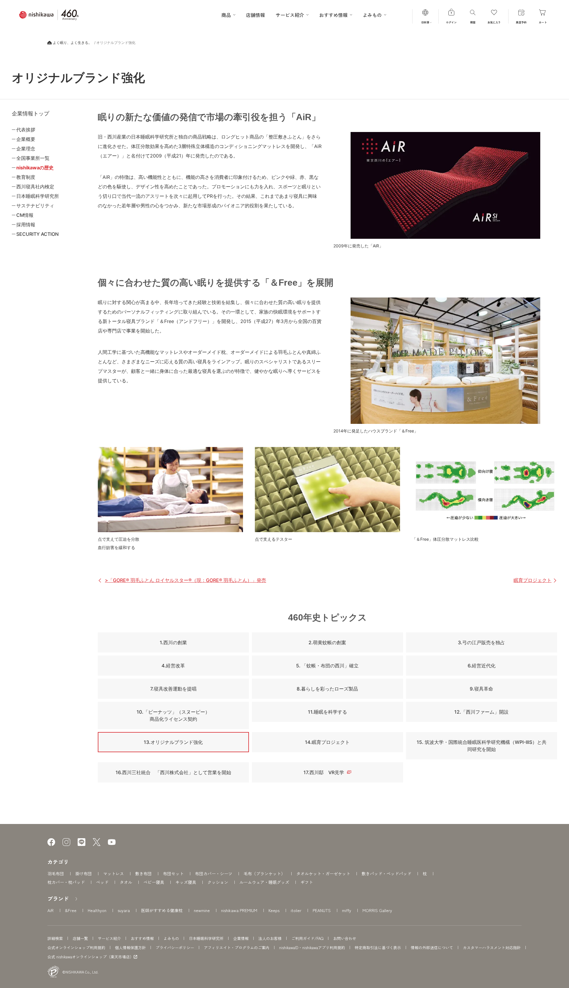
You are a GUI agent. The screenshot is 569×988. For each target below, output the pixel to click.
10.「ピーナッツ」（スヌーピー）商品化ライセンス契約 (173, 715)
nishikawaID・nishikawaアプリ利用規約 (312, 947)
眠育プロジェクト (533, 580)
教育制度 (25, 177)
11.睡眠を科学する (327, 712)
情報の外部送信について (432, 947)
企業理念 (25, 149)
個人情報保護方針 (130, 947)
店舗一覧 (80, 938)
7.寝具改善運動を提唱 (173, 689)
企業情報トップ (30, 114)
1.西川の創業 (173, 642)
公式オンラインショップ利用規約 (76, 947)
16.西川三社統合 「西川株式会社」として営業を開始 (173, 772)
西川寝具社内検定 (35, 187)
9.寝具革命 (481, 689)
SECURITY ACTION (37, 234)
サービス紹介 (109, 938)
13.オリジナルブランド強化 (173, 742)
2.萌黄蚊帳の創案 (327, 642)
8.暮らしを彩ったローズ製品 (327, 689)
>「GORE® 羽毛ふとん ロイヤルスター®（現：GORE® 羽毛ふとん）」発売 (185, 580)
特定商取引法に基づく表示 (378, 947)
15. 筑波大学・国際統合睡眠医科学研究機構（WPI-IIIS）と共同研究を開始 (481, 745)
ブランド (58, 898)
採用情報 (25, 224)
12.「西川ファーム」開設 (481, 712)
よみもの (171, 938)
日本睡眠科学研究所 (37, 196)
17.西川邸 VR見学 (323, 772)
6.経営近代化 (482, 666)
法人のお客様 (270, 938)
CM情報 (24, 215)
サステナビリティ (35, 206)
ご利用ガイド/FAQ (307, 938)
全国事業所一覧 (32, 158)
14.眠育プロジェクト (327, 742)
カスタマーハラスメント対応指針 (492, 947)
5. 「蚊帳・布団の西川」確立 (327, 666)
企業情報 (241, 938)
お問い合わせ (344, 938)
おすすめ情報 (142, 938)
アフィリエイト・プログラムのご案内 (236, 947)
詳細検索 (55, 938)
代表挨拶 (25, 130)
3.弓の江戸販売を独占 (481, 642)
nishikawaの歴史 (35, 168)
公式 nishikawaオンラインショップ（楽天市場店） (90, 956)
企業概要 (25, 139)
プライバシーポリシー (175, 947)
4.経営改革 (173, 666)
